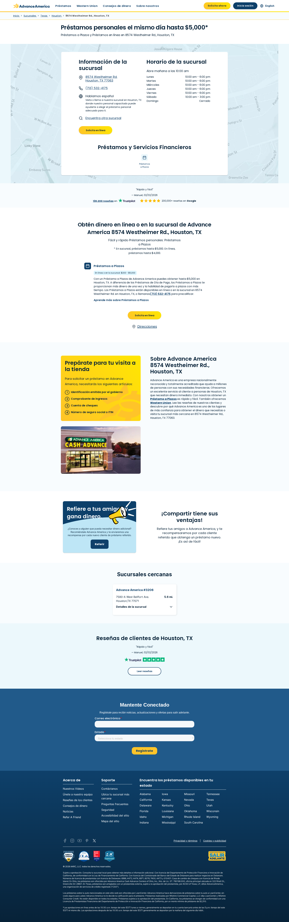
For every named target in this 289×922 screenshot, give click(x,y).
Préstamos (63, 6)
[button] (144, 607)
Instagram (72, 841)
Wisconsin (212, 811)
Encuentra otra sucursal (103, 118)
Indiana (144, 822)
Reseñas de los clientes (77, 800)
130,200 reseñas (103, 201)
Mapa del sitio (110, 821)
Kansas (166, 799)
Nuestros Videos (73, 788)
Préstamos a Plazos (109, 266)
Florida (144, 811)
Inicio (16, 15)
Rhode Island (192, 816)
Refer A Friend (72, 817)
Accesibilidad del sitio (115, 815)
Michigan (167, 816)
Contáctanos (109, 788)
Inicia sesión (245, 5)
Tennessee (213, 794)
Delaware (146, 805)
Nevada (189, 799)
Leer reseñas (144, 671)
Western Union (87, 6)
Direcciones (147, 326)
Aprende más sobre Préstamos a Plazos (121, 300)
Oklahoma (190, 811)
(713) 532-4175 (96, 88)
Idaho (143, 816)
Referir (99, 544)
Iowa (165, 794)
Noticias (68, 811)
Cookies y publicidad (214, 840)
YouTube (80, 841)
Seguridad (107, 809)
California (146, 799)
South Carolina (193, 822)
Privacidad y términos (185, 840)
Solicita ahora (217, 5)
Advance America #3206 (135, 590)
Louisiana (168, 811)
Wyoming (212, 816)
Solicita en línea (95, 130)
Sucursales (30, 15)
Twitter (94, 841)
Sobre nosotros (147, 6)
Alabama (145, 794)
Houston (57, 15)
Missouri (189, 794)
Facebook (65, 841)
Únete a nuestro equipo (78, 794)
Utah (209, 805)
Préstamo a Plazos (163, 399)
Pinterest (87, 841)
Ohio (187, 805)
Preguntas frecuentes (114, 804)
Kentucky (167, 805)
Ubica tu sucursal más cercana (115, 796)
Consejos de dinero (117, 6)
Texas (44, 15)
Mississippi (169, 822)
